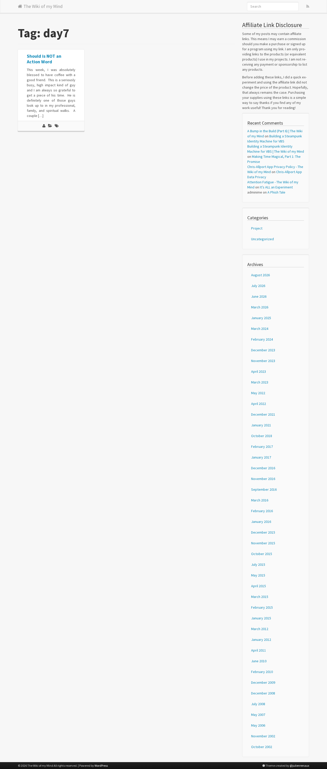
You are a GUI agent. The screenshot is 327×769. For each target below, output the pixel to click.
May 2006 (258, 725)
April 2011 (258, 650)
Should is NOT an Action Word (44, 59)
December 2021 (263, 414)
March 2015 (259, 596)
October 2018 (261, 436)
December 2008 (263, 693)
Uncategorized (262, 239)
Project (256, 228)
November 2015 (263, 543)
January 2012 (261, 639)
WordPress (101, 765)
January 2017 (261, 457)
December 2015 (263, 532)
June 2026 (258, 296)
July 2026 (258, 285)
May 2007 (258, 714)
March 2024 (259, 328)
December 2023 (263, 350)
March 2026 (259, 307)
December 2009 (263, 682)
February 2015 (262, 607)
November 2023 (263, 360)
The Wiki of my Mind (43, 5)
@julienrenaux (299, 765)
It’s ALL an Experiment (276, 187)
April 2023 (258, 371)
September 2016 (264, 489)
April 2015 (258, 586)
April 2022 (258, 403)
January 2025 (261, 318)
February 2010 (262, 671)
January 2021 (261, 425)
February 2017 (262, 446)
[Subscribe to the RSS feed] (307, 6)
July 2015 (258, 564)
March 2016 (259, 500)
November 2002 (263, 736)
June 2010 (258, 661)
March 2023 (259, 382)
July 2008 (258, 704)
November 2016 (263, 478)
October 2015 (261, 553)
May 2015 (258, 575)
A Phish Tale (276, 192)
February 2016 (262, 511)
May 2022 (258, 393)
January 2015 (261, 618)
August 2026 (260, 275)
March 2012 (259, 629)
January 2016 (261, 521)
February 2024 (262, 339)
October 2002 (261, 746)
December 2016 (263, 468)
